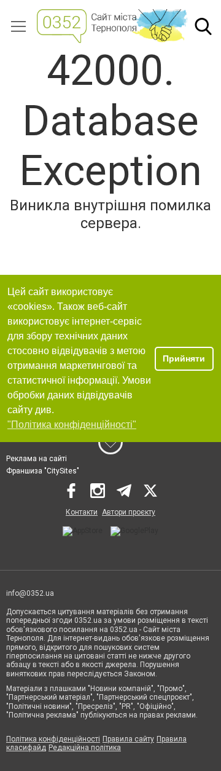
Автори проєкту (128, 512)
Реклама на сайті (36, 458)
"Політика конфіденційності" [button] (71, 424)
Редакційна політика (84, 747)
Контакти (82, 512)
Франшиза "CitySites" (42, 471)
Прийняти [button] (184, 358)
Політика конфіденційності (53, 739)
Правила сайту (128, 739)
